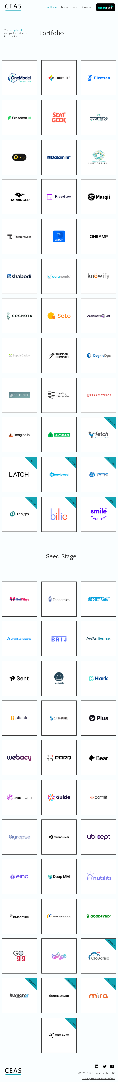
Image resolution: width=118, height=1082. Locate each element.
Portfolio (51, 7)
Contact (87, 7)
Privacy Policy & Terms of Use (98, 1078)
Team (64, 7)
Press (75, 7)
